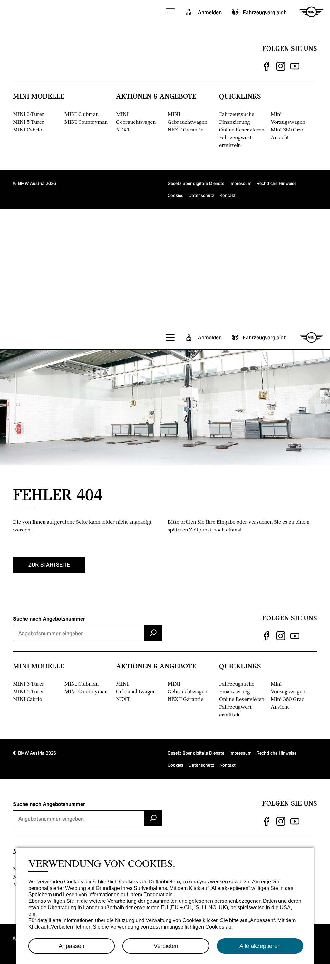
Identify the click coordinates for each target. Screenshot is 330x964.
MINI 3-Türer (28, 114)
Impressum (240, 183)
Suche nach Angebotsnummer (49, 618)
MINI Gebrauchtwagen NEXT (136, 121)
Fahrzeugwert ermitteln (235, 141)
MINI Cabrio (27, 129)
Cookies (175, 195)
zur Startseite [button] (49, 564)
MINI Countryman (86, 121)
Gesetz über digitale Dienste (196, 183)
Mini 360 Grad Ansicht (288, 133)
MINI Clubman (81, 114)
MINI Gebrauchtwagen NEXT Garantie (187, 121)
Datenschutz (201, 195)
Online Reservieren (241, 129)
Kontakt (227, 195)
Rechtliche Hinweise (276, 183)
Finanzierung (234, 121)
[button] (170, 12)
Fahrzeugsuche (236, 114)
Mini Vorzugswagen (288, 117)
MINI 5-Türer (28, 121)
